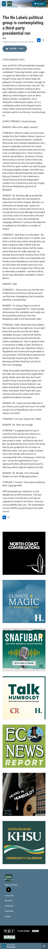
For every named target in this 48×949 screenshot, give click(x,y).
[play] (3, 946)
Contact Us (9, 906)
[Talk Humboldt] (24, 697)
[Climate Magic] (24, 601)
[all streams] (44, 946)
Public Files (9, 911)
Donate (40, 4)
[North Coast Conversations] (24, 553)
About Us (8, 901)
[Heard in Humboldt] (24, 794)
